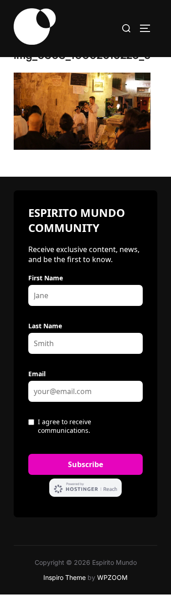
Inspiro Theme (64, 577)
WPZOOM (112, 577)
